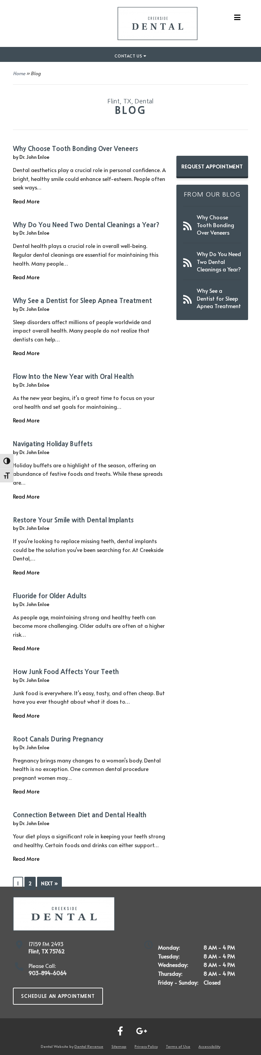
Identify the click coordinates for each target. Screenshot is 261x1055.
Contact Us (129, 55)
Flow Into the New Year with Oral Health (73, 376)
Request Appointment (212, 166)
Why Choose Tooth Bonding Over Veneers (75, 149)
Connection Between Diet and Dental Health (79, 815)
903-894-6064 (48, 972)
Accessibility (209, 1046)
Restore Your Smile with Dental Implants (73, 520)
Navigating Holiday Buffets (52, 444)
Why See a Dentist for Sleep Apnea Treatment (82, 301)
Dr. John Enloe (34, 157)
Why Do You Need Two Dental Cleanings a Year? (86, 225)
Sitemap (118, 1046)
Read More (26, 201)
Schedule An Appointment (57, 996)
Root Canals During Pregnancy (58, 739)
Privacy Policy (146, 1046)
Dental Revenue (88, 1046)
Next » (49, 883)
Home (19, 73)
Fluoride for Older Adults (49, 596)
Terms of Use (178, 1046)
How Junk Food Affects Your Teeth (66, 672)
